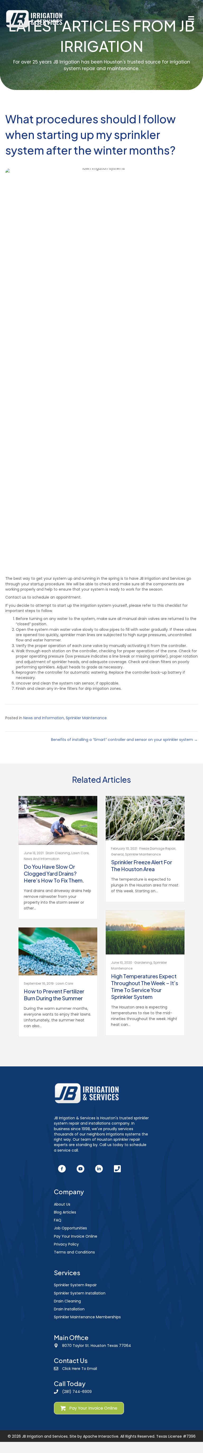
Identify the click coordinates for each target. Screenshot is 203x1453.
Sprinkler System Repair (75, 1285)
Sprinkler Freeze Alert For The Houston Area (141, 865)
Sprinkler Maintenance (86, 718)
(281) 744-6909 (77, 1391)
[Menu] (191, 19)
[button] (62, 1169)
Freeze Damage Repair (157, 848)
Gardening (143, 962)
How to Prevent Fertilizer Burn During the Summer (54, 994)
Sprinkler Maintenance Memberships (87, 1317)
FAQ (57, 1220)
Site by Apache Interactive (94, 1436)
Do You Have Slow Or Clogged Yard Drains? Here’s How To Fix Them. (54, 873)
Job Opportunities (70, 1228)
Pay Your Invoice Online (75, 1236)
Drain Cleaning (58, 853)
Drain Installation (69, 1309)
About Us (62, 1204)
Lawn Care (80, 853)
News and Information (43, 718)
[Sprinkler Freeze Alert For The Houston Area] (145, 818)
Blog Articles (65, 1212)
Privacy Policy (66, 1244)
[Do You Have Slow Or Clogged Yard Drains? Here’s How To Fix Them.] (58, 820)
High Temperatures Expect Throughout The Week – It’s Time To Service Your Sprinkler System (144, 986)
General (117, 854)
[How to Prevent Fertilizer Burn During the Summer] (58, 951)
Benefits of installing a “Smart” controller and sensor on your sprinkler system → (124, 739)
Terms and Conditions (74, 1252)
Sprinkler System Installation (79, 1293)
